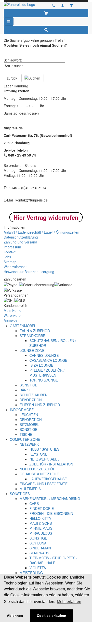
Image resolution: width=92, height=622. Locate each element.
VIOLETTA (37, 567)
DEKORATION (31, 399)
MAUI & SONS (40, 523)
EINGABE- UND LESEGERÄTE (43, 483)
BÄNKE (25, 389)
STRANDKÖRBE (32, 335)
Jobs (7, 256)
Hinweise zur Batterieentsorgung (29, 271)
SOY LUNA (37, 543)
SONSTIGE (28, 384)
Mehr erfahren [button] (69, 602)
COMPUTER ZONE (25, 439)
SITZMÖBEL (29, 424)
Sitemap (10, 261)
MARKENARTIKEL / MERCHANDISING (50, 498)
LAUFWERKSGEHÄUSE (48, 478)
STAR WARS (39, 552)
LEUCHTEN (29, 414)
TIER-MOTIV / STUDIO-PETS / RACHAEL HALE (53, 560)
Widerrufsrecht (15, 266)
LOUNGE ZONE (32, 350)
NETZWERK (29, 444)
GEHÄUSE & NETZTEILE (39, 473)
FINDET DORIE (41, 508)
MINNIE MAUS (40, 528)
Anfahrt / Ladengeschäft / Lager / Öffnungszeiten (41, 232)
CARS (34, 503)
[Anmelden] (62, 5)
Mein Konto (12, 310)
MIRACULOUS (40, 533)
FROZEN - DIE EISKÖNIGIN (51, 513)
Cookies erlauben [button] (51, 616)
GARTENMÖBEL (23, 325)
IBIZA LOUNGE (41, 365)
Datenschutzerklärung (21, 237)
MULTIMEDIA (30, 488)
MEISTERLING (31, 572)
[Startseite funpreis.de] (23, 4)
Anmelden (11, 320)
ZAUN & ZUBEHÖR (35, 330)
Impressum (12, 246)
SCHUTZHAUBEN (34, 394)
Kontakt (9, 251)
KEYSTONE (38, 454)
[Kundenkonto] (71, 5)
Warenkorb (12, 315)
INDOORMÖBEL (23, 409)
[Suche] (46, 30)
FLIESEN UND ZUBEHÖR (40, 404)
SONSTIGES (20, 493)
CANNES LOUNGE (44, 355)
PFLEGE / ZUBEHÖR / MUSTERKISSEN (47, 373)
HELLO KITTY (40, 518)
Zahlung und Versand (20, 242)
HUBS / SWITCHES (44, 449)
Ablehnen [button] (15, 616)
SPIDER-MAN (40, 547)
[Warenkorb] (46, 13)
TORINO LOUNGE (43, 380)
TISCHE (26, 434)
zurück (12, 78)
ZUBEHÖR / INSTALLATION (51, 463)
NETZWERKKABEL (44, 459)
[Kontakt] (54, 5)
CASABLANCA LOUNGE (48, 360)
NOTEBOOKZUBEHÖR (37, 468)
